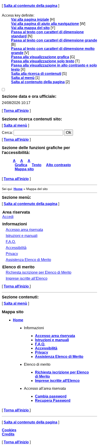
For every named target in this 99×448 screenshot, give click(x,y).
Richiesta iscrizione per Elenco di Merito (38, 272)
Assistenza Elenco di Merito (28, 260)
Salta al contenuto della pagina (30, 6)
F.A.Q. (11, 242)
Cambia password (51, 396)
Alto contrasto (58, 165)
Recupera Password (52, 400)
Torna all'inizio (16, 111)
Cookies (9, 430)
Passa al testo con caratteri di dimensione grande (54, 40)
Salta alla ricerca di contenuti (36, 74)
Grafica (21, 165)
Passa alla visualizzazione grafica (40, 57)
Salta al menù (23, 78)
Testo (36, 165)
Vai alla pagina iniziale (30, 19)
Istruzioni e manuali (22, 236)
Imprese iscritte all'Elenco (26, 278)
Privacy (12, 254)
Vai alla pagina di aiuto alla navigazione (45, 24)
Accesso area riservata (24, 230)
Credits (8, 434)
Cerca (7, 133)
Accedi (8, 217)
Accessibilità (16, 248)
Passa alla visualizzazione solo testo (42, 61)
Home (18, 189)
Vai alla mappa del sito (30, 28)
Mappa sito (24, 169)
